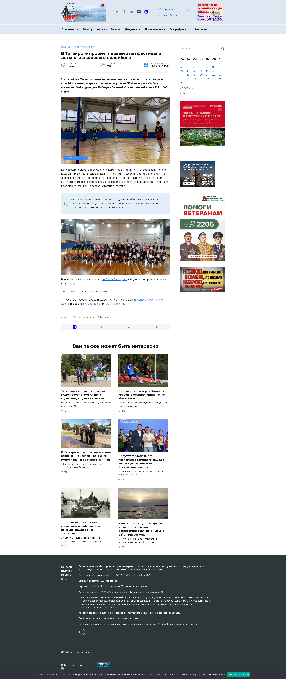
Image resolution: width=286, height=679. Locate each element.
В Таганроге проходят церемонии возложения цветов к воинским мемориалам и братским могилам (86, 456)
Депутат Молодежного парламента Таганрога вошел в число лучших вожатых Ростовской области (141, 461)
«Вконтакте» (94, 303)
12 (194, 70)
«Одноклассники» (116, 303)
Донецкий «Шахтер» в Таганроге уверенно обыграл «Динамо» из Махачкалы (142, 394)
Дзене (65, 303)
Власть (116, 29)
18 (188, 74)
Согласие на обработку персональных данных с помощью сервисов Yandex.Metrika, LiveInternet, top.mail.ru (140, 624)
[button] (74, 327)
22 (213, 74)
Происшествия (155, 29)
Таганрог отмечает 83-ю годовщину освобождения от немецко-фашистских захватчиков (82, 528)
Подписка (67, 570)
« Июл (184, 93)
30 (220, 78)
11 (188, 70)
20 (201, 74)
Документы (133, 29)
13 (201, 70)
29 (213, 78)
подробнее (96, 674)
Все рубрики (178, 29)
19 (194, 74)
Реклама (66, 575)
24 (181, 78)
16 (220, 70)
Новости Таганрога (75, 158)
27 (201, 78)
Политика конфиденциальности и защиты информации (110, 618)
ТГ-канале (140, 299)
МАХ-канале (155, 299)
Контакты (200, 29)
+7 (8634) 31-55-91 (167, 9)
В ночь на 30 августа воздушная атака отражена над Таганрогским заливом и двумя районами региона (141, 529)
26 (194, 78)
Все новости (70, 29)
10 (181, 70)
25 (188, 78)
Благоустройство (95, 29)
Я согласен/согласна (238, 674)
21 (207, 74)
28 (207, 78)
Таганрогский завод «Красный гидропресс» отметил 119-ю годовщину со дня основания (83, 394)
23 (220, 74)
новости (67, 317)
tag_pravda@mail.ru (169, 15)
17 (181, 74)
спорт (79, 317)
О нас (64, 579)
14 (207, 70)
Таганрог (91, 317)
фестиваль (105, 317)
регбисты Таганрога (114, 279)
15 (213, 70)
